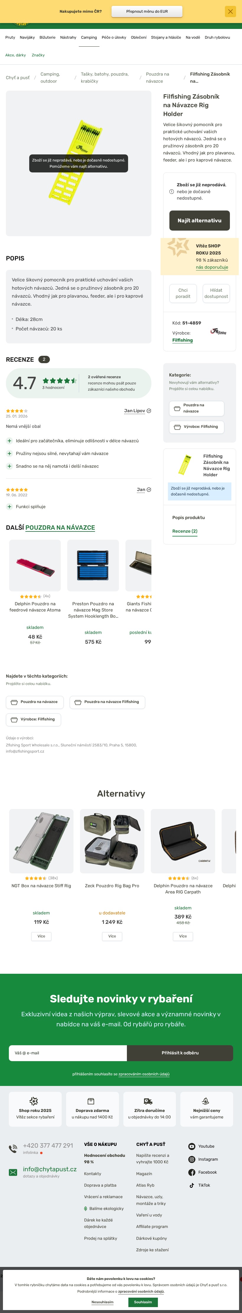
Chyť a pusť (18, 77)
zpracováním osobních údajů (144, 1074)
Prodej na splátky (100, 1238)
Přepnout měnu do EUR (147, 11)
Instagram (208, 1159)
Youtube (206, 1146)
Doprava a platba (100, 1185)
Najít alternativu (200, 220)
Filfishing (182, 340)
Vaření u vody (149, 1215)
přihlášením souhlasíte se (120, 1074)
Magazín (144, 1173)
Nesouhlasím (102, 1302)
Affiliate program (152, 1226)
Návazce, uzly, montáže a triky (151, 1200)
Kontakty (92, 1173)
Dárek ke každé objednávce (98, 1223)
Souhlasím (143, 1302)
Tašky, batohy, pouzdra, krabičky (105, 77)
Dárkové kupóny (151, 1238)
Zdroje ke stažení (152, 1249)
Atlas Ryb (145, 1185)
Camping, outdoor (50, 77)
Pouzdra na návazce (157, 77)
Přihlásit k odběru (180, 1053)
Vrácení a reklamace (103, 1196)
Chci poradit (183, 293)
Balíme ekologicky (106, 1208)
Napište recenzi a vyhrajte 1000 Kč (152, 1158)
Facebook (207, 1172)
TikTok (204, 1185)
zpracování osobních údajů (141, 1291)
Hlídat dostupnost (216, 293)
